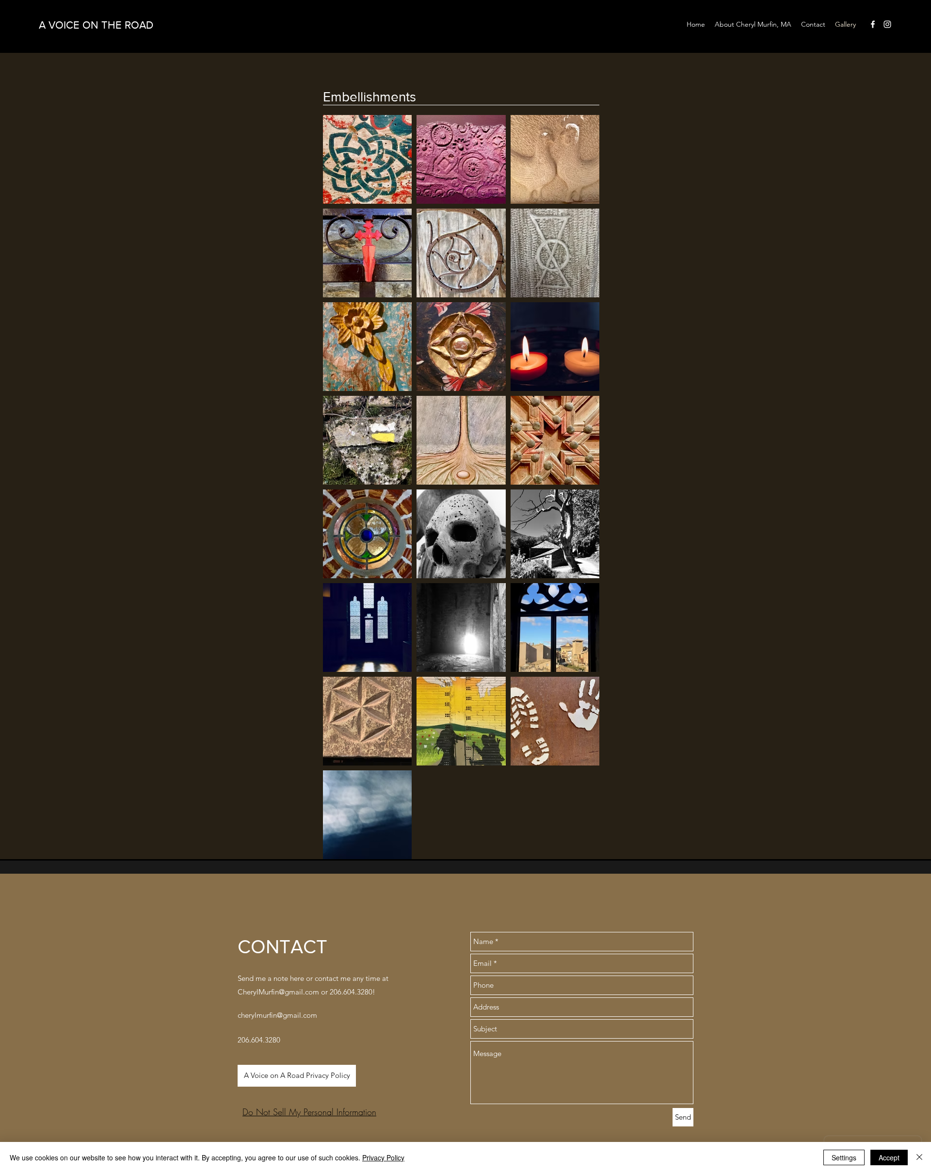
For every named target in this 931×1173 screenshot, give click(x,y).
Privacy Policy (383, 1157)
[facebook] (873, 24)
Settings (844, 1157)
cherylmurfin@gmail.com (277, 1015)
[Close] (919, 1157)
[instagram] (887, 24)
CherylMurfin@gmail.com (278, 991)
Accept (889, 1157)
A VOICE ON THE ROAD (96, 25)
